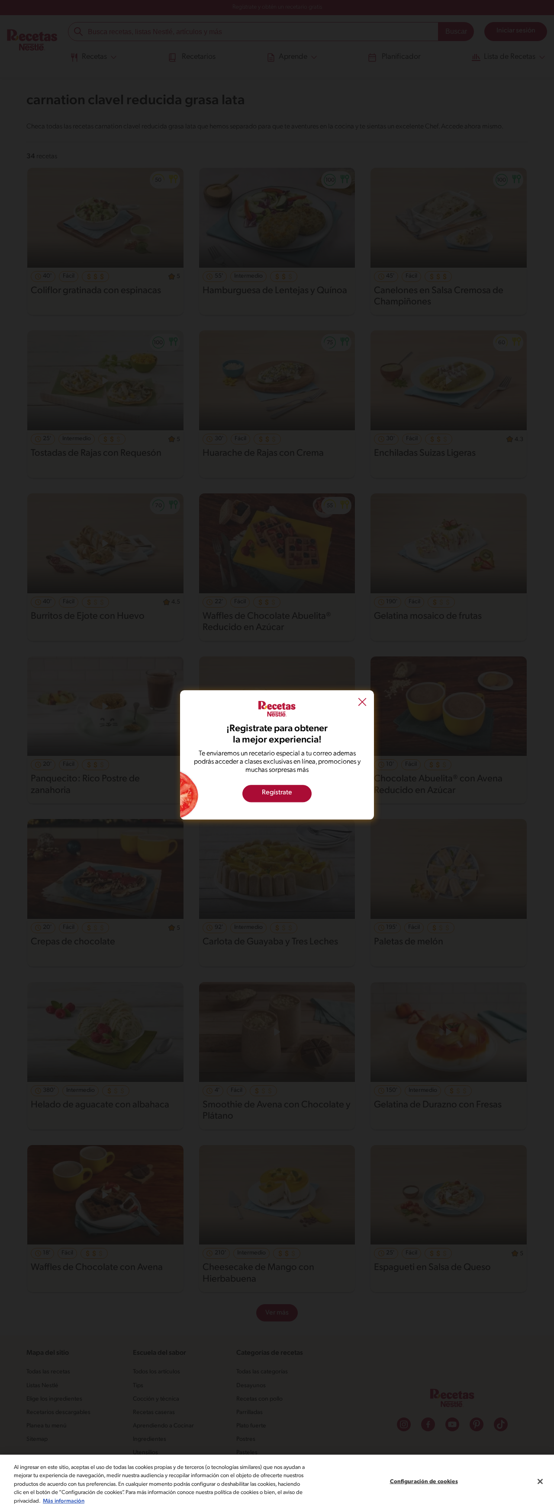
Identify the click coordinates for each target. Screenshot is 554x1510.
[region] (277, 1482)
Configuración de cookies (424, 1481)
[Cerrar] (540, 1481)
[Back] (362, 703)
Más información (63, 1501)
